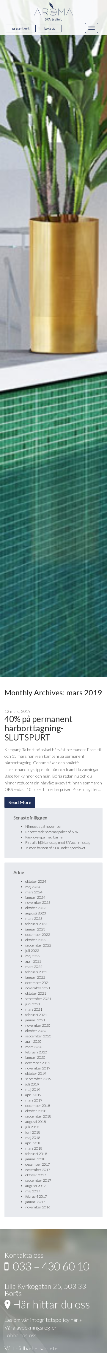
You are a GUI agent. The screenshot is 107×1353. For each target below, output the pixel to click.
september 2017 (38, 1180)
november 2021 (37, 988)
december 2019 (37, 1063)
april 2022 (33, 961)
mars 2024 (33, 892)
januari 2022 (35, 977)
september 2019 (38, 1079)
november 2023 (37, 902)
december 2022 (37, 934)
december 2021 (37, 982)
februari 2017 (36, 1196)
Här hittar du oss (50, 1304)
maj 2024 (32, 886)
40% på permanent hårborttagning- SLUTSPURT (38, 728)
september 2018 (38, 1116)
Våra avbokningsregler (30, 1327)
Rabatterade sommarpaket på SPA (51, 832)
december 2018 (37, 1105)
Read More (19, 802)
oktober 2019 (35, 1073)
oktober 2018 (35, 1111)
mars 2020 (33, 1047)
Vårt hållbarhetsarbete (31, 1348)
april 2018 (33, 1143)
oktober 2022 (35, 940)
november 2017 (37, 1169)
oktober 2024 (35, 881)
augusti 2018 (35, 1121)
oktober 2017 (35, 1175)
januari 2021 (35, 1020)
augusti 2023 (35, 913)
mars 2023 (33, 918)
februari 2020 (36, 1052)
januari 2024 (35, 897)
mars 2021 (33, 1009)
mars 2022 (33, 966)
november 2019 (37, 1068)
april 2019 (33, 1095)
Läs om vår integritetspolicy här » (43, 1319)
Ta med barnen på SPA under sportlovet (55, 848)
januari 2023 (35, 929)
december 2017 (37, 1164)
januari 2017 (35, 1201)
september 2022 (38, 945)
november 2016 (37, 1207)
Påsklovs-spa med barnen (44, 837)
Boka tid (50, 28)
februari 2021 (36, 1014)
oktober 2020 (35, 1030)
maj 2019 (32, 1089)
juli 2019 (32, 1084)
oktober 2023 (35, 908)
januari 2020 (35, 1057)
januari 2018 (35, 1159)
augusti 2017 (35, 1185)
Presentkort (20, 28)
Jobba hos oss (20, 1335)
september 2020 (38, 1036)
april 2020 (33, 1041)
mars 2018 (33, 1148)
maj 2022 (32, 956)
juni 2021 (32, 1004)
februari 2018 (36, 1153)
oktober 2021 (35, 993)
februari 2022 (36, 972)
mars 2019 (33, 1100)
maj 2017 (32, 1191)
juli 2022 (32, 950)
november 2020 (37, 1025)
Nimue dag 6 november (43, 826)
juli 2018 (32, 1127)
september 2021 (38, 998)
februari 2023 (36, 924)
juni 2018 (32, 1132)
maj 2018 (32, 1137)
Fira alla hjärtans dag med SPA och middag (57, 842)
